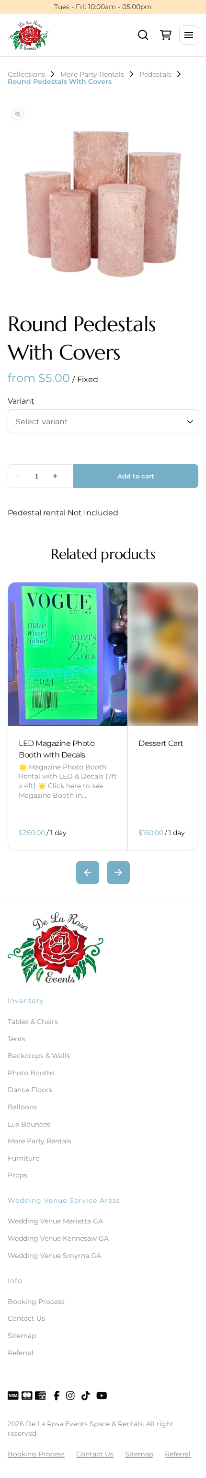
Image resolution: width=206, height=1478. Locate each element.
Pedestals (155, 74)
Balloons (22, 1107)
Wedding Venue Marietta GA (55, 1221)
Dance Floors (30, 1089)
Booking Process (36, 1301)
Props (17, 1175)
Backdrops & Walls (39, 1055)
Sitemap (22, 1335)
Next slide (118, 872)
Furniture (23, 1158)
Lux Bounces (29, 1124)
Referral (21, 1353)
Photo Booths (31, 1073)
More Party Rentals (92, 74)
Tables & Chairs (33, 1021)
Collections (26, 74)
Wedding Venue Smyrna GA (54, 1255)
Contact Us (26, 1318)
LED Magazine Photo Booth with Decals (56, 749)
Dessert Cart (160, 743)
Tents (16, 1039)
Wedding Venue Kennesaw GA (58, 1238)
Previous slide (87, 872)
